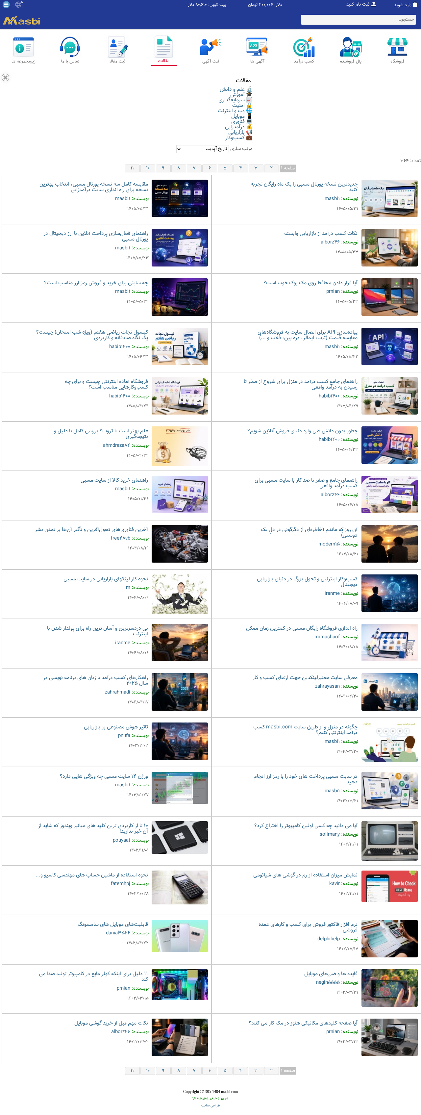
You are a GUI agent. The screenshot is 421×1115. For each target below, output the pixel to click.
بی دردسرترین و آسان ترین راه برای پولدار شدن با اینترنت (97, 631)
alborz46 (330, 242)
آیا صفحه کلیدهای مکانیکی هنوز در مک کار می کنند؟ (303, 1023)
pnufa (124, 736)
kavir (334, 884)
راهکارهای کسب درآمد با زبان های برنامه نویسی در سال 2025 (95, 681)
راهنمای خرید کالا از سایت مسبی (114, 480)
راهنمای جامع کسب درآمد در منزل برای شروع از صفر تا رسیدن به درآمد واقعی (301, 385)
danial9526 (118, 933)
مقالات (243, 81)
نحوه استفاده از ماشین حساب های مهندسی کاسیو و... (92, 875)
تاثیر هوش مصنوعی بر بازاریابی (116, 727)
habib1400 (119, 347)
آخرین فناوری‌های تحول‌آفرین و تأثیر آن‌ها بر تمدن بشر (91, 530)
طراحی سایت (210, 1105)
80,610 (201, 5)
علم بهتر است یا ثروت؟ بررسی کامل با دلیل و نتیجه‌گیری (101, 434)
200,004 (266, 5)
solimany (330, 834)
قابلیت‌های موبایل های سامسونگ (113, 925)
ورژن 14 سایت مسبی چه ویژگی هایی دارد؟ (104, 777)
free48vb (120, 538)
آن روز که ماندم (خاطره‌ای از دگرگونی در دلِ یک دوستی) (309, 533)
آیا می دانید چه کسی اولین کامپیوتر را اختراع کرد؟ (306, 826)
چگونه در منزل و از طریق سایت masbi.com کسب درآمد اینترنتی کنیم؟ (305, 730)
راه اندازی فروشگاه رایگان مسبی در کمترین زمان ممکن (302, 628)
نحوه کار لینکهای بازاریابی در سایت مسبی (105, 579)
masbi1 (332, 199)
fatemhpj (120, 884)
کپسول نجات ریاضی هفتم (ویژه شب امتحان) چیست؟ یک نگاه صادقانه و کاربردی (92, 335)
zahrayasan (327, 686)
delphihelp (328, 939)
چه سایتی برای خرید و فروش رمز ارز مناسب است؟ (96, 283)
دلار (191, 5)
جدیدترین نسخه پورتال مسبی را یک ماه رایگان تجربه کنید (304, 187)
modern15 (329, 544)
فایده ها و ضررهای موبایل (331, 974)
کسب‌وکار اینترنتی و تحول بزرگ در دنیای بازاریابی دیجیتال (307, 582)
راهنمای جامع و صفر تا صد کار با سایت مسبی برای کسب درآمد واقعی (306, 483)
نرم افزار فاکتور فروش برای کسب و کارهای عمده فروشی (308, 928)
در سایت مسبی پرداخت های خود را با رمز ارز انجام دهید (306, 780)
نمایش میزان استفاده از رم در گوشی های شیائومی (305, 875)
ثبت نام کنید (358, 4)
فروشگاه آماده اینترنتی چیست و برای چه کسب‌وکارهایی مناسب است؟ (106, 385)
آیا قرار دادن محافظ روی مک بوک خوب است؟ (310, 283)
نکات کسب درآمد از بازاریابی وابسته (321, 234)
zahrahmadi (117, 692)
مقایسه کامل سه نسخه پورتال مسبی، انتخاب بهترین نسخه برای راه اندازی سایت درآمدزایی (93, 187)
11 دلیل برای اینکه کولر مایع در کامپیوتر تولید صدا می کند (93, 977)
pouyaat (121, 840)
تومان (253, 5)
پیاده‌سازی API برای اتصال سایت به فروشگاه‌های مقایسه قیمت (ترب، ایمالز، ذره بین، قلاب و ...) (308, 335)
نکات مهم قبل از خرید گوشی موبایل (111, 1023)
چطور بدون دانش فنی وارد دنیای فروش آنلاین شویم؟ (302, 431)
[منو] (6, 4)
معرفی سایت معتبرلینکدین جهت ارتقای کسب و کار (305, 678)
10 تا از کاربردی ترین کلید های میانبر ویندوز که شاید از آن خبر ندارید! (93, 829)
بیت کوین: (217, 5)
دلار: (278, 5)
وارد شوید (402, 5)
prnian (333, 291)
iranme (332, 593)
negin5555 (328, 982)
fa (22, 3)
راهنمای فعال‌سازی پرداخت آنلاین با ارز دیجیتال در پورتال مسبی (95, 237)
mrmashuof (327, 637)
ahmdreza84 (116, 445)
